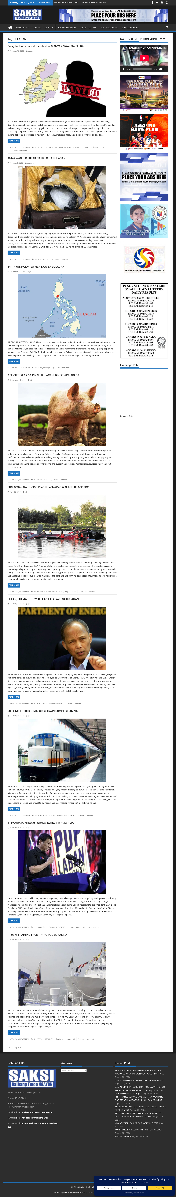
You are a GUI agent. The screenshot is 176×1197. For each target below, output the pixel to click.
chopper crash (70, 591)
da (47, 479)
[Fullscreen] (164, 69)
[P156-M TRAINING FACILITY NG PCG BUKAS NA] (62, 974)
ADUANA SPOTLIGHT (67, 27)
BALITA (37, 27)
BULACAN (53, 147)
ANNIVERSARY (23, 27)
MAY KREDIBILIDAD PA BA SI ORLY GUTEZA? (136, 1123)
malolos (60, 815)
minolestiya (85, 147)
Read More (14, 141)
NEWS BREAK (15, 147)
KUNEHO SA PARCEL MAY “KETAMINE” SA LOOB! (138, 1129)
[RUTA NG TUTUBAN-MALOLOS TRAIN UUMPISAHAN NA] (62, 750)
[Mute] (160, 69)
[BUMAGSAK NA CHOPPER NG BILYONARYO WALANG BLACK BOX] (62, 526)
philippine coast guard (63, 1039)
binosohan (39, 147)
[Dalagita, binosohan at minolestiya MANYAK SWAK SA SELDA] (62, 85)
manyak (76, 147)
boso (46, 147)
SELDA (101, 147)
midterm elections (73, 927)
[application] (144, 58)
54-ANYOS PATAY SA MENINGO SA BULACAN (36, 266)
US (74, 1039)
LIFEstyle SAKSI (89, 27)
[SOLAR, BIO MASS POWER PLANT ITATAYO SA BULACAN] (62, 638)
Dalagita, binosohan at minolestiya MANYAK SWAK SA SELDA (46, 46)
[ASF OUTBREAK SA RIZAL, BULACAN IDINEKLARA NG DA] (62, 414)
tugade (71, 815)
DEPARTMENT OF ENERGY (52, 703)
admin (30, 51)
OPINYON (49, 27)
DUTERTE (52, 815)
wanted (46, 259)
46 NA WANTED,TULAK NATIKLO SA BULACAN (36, 158)
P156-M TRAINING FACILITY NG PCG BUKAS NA (37, 934)
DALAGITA (62, 147)
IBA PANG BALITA (109, 27)
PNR (65, 815)
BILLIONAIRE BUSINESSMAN (44, 591)
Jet (30, 271)
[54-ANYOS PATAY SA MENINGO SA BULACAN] (62, 306)
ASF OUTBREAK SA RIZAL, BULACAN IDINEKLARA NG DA (43, 375)
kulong (69, 147)
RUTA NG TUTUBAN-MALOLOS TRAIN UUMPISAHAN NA (43, 711)
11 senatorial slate (41, 927)
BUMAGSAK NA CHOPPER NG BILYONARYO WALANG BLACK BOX (48, 487)
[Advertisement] (141, 1160)
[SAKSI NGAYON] (10, 27)
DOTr (45, 815)
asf (35, 479)
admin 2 (30, 163)
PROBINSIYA (25, 147)
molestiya (94, 147)
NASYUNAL (14, 479)
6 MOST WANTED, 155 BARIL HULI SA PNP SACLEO (71, 2)
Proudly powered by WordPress (69, 1192)
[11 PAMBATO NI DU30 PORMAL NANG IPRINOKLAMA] (62, 862)
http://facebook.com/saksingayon (35, 1112)
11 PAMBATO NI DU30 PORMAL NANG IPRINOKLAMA (41, 822)
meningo (46, 368)
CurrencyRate (126, 416)
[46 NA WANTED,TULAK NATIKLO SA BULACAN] (62, 197)
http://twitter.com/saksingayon (32, 1117)
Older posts (16, 1047)
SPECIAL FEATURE (130, 27)
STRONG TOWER (123, 1136)
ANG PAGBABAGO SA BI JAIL (128, 1093)
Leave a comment (20, 150)
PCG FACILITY (47, 1039)
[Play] (123, 69)
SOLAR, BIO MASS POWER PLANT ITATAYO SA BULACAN (43, 599)
